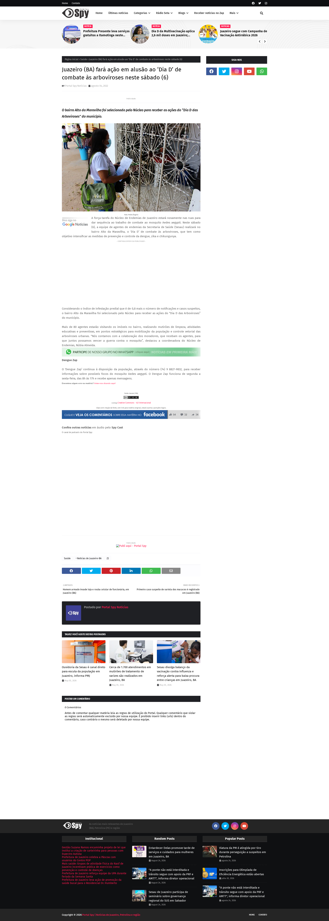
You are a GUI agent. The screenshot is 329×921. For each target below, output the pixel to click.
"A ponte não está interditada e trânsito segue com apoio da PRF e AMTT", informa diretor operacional (171, 874)
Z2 (108, 558)
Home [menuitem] (99, 13)
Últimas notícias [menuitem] (118, 13)
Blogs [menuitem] (181, 13)
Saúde (83, 59)
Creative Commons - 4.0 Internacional (134, 403)
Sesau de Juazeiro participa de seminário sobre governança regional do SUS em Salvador (168, 896)
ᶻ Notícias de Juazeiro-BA (88, 558)
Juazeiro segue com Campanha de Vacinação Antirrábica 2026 (243, 33)
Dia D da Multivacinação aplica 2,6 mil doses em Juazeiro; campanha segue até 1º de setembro (173, 33)
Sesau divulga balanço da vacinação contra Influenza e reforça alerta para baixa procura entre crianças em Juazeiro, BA (178, 673)
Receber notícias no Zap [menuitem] (209, 13)
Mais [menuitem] (232, 13)
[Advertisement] (131, 270)
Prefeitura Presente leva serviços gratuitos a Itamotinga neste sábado (106, 33)
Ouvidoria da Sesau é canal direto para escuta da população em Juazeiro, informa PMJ (83, 671)
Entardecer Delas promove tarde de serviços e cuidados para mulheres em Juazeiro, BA (172, 852)
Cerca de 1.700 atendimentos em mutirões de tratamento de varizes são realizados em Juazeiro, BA (130, 673)
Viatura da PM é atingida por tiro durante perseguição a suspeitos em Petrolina (242, 852)
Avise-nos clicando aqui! (105, 383)
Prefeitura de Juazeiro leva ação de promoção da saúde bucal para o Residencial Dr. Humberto (91, 881)
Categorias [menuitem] (140, 13)
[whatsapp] (261, 71)
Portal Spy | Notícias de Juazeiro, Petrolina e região (111, 914)
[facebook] (253, 3)
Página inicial (71, 59)
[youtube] (249, 71)
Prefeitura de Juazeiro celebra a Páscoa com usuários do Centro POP (89, 859)
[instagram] (265, 3)
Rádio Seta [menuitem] (162, 13)
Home (65, 3)
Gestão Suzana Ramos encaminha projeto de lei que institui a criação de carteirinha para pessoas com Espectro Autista (94, 851)
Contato (76, 3)
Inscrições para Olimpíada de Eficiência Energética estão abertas (241, 872)
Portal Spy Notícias (76, 85)
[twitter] (259, 3)
